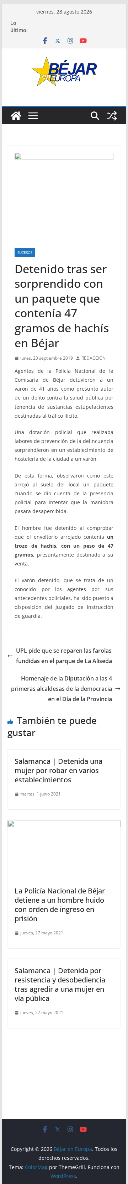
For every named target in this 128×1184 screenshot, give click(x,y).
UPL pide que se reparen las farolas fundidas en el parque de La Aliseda (64, 656)
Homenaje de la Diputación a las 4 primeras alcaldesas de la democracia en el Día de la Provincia (61, 688)
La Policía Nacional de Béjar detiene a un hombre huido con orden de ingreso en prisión (60, 904)
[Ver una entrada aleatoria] (112, 115)
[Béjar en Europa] (16, 115)
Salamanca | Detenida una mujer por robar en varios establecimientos (58, 770)
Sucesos (24, 252)
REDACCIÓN (93, 358)
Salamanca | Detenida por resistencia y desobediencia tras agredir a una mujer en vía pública (60, 984)
